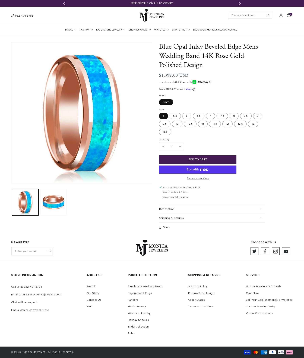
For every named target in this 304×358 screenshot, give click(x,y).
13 (253, 124)
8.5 (246, 116)
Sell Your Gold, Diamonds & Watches (269, 300)
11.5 (215, 124)
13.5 (165, 132)
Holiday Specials (138, 320)
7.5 (222, 116)
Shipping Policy (198, 286)
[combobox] (250, 15)
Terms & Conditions (201, 306)
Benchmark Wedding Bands (145, 286)
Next (239, 3)
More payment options (198, 178)
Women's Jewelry (139, 313)
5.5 (175, 116)
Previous (64, 3)
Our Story (93, 293)
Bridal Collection (138, 327)
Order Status (196, 300)
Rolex (131, 333)
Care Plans (252, 293)
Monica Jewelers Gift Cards (263, 286)
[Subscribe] (49, 251)
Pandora (133, 300)
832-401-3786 (33, 287)
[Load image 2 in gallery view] (53, 202)
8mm (166, 102)
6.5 (199, 116)
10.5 (190, 124)
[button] (70, 29)
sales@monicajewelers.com (43, 294)
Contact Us (94, 300)
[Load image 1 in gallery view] (25, 202)
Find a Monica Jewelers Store (30, 310)
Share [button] (166, 227)
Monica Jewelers (35, 352)
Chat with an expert (24, 302)
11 (203, 124)
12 (227, 124)
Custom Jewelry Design (261, 306)
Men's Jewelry (137, 306)
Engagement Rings (140, 293)
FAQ (90, 306)
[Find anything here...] (268, 15)
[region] (152, 3)
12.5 (240, 124)
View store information (176, 197)
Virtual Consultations (259, 313)
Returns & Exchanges (202, 293)
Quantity (164, 140)
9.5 (165, 124)
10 (177, 124)
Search (91, 286)
